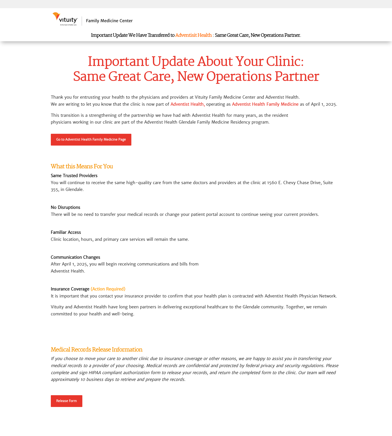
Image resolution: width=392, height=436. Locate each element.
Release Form (66, 401)
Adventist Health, (188, 104)
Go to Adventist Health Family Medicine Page (91, 139)
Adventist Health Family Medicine (265, 104)
